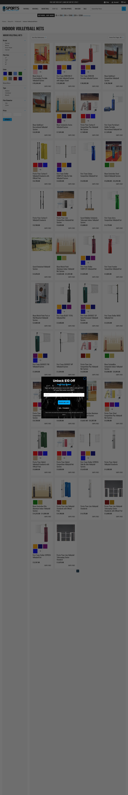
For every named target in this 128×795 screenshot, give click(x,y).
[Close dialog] (85, 378)
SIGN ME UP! (64, 402)
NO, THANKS (64, 408)
